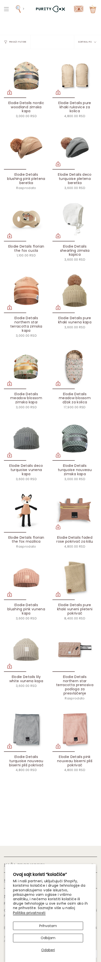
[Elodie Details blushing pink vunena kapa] (26, 577)
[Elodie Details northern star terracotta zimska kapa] (26, 290)
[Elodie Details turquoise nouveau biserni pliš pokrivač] (26, 729)
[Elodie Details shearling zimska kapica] (74, 219)
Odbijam (48, 937)
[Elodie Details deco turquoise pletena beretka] (74, 147)
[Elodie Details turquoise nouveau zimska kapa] (74, 438)
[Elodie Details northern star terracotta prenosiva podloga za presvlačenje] (74, 649)
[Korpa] (92, 9)
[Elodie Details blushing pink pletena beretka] (26, 147)
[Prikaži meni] (6, 9)
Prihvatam (48, 925)
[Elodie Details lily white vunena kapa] (26, 649)
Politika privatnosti (29, 912)
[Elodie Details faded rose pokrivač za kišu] (74, 510)
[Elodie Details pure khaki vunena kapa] (74, 290)
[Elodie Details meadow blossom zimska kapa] (26, 366)
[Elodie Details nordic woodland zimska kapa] (26, 75)
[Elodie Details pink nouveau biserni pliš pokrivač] (74, 729)
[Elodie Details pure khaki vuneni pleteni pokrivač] (74, 577)
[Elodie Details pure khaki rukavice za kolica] (74, 75)
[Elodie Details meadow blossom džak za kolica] (74, 366)
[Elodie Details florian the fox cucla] (26, 219)
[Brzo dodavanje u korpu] (9, 92)
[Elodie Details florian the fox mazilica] (26, 510)
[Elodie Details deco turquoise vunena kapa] (26, 438)
